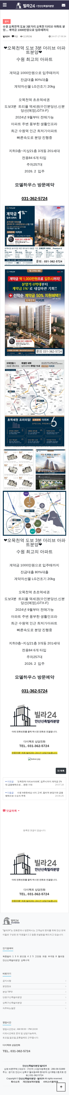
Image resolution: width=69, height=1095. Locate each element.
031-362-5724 (34, 198)
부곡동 (51, 956)
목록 (62, 771)
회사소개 (15, 1082)
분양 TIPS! (8, 992)
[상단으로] (61, 1087)
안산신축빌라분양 (11, 960)
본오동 (23, 956)
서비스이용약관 (50, 1082)
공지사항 (7, 981)
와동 (44, 956)
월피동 (61, 956)
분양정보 (7, 986)
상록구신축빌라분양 (12, 1003)
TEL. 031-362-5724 (16, 1051)
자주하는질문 (9, 1008)
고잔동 (38, 956)
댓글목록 (11, 810)
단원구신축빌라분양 (12, 997)
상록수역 (25, 960)
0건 (16, 36)
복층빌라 (7, 956)
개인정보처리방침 (31, 1082)
